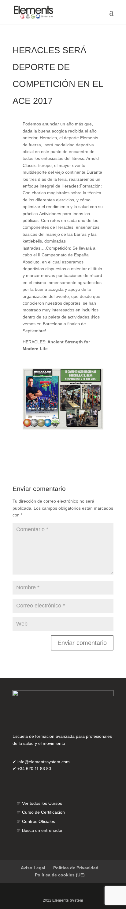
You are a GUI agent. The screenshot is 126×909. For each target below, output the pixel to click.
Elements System (67, 900)
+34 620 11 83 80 (34, 768)
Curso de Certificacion (43, 812)
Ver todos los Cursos (42, 803)
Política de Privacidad (75, 867)
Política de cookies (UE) (60, 874)
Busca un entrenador (42, 830)
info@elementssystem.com (43, 761)
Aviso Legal (33, 867)
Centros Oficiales (38, 821)
